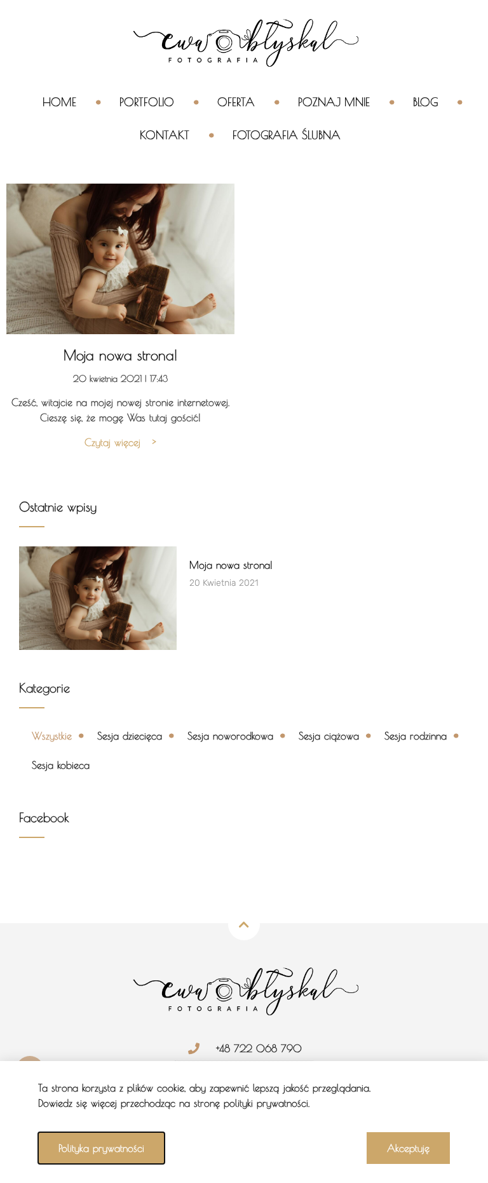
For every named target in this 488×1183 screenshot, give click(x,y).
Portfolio (146, 102)
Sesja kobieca (61, 765)
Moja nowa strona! (120, 355)
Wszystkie (52, 735)
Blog (425, 102)
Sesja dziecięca (129, 735)
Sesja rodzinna (415, 735)
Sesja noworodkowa (230, 735)
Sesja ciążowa (329, 735)
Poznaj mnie (334, 102)
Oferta (236, 102)
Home (59, 102)
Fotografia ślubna (287, 135)
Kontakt (164, 135)
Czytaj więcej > (120, 442)
